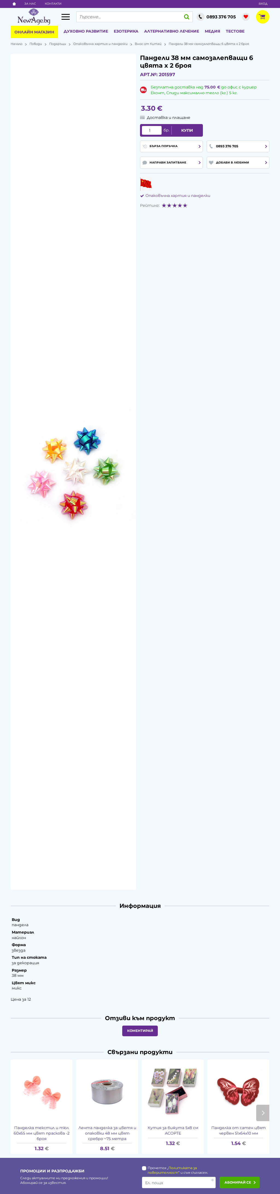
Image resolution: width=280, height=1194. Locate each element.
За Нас (30, 3)
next (262, 1113)
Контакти (53, 3)
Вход (263, 3)
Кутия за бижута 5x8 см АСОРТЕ (173, 1130)
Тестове (235, 31)
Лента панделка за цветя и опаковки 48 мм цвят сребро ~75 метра (107, 1133)
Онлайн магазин (34, 32)
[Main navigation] (66, 16)
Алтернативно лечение (171, 31)
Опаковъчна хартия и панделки (100, 44)
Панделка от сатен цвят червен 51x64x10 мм (238, 1130)
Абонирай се (237, 1182)
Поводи (36, 44)
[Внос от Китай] (146, 184)
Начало (16, 44)
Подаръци (57, 44)
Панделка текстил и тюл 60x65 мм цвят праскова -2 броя (41, 1133)
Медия (212, 31)
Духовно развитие (86, 31)
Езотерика (126, 31)
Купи (187, 130)
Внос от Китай (148, 44)
